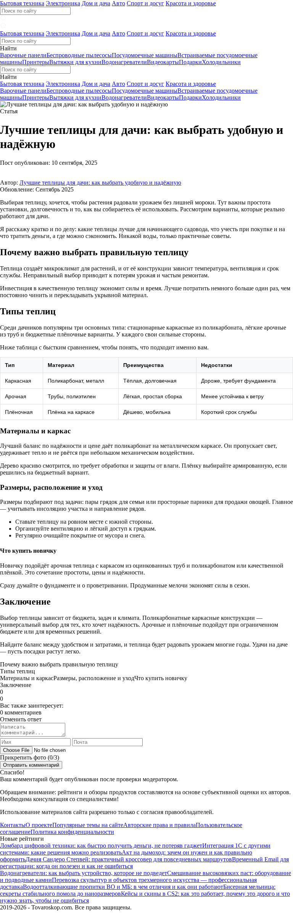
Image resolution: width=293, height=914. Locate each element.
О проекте (39, 825)
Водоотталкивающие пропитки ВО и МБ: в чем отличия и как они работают (123, 886)
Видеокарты (163, 62)
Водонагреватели (124, 62)
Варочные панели (23, 55)
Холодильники (221, 62)
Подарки (190, 62)
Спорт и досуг (145, 3)
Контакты (13, 825)
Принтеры (35, 62)
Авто (118, 3)
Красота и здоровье (191, 3)
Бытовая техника (22, 3)
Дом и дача (96, 3)
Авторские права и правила (159, 825)
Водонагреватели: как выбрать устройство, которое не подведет (83, 873)
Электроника (63, 3)
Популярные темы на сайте (87, 825)
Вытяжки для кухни (75, 62)
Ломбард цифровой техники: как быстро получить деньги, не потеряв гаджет (101, 845)
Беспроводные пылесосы (79, 55)
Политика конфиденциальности (72, 832)
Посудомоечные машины (144, 55)
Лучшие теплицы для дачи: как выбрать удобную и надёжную (100, 182)
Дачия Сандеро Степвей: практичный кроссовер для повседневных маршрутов (129, 859)
